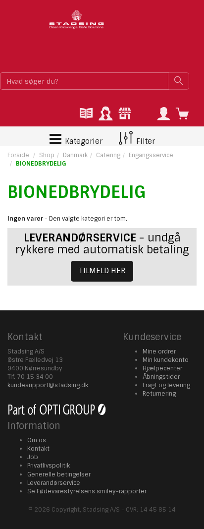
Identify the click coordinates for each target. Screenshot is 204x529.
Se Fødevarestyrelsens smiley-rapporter (87, 491)
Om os (36, 440)
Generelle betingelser (59, 474)
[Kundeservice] (105, 114)
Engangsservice (151, 155)
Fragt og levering (166, 385)
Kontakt (38, 449)
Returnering (159, 394)
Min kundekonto (166, 360)
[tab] (86, 114)
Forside (18, 155)
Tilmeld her (102, 271)
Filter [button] (144, 141)
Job (32, 457)
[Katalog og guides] (86, 114)
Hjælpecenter (162, 368)
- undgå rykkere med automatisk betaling (102, 244)
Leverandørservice (53, 483)
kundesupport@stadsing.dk (47, 385)
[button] (163, 114)
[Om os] (124, 114)
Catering (108, 155)
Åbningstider (161, 377)
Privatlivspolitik (48, 466)
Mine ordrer (159, 351)
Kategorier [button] (82, 141)
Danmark (75, 155)
